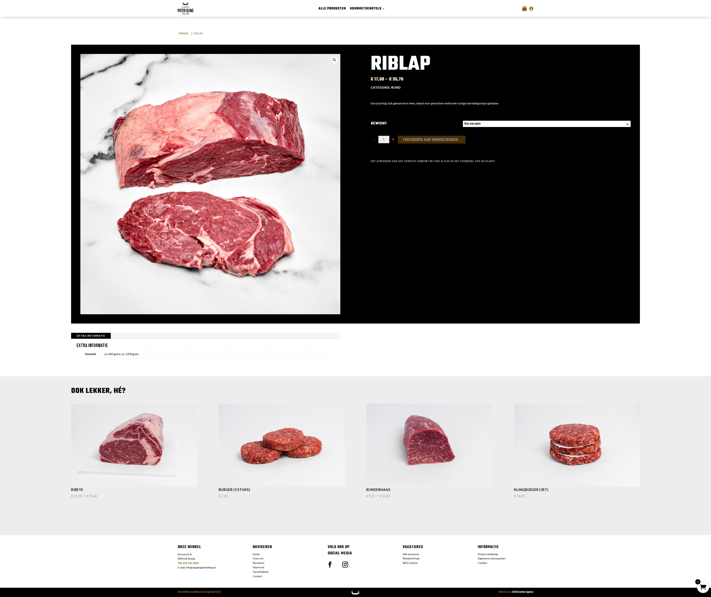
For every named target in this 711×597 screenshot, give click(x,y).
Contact (257, 576)
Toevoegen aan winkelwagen (430, 140)
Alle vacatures (411, 554)
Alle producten (332, 9)
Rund (396, 87)
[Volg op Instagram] (345, 564)
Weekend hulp (411, 558)
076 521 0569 (191, 563)
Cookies (482, 562)
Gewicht (379, 123)
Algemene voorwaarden (491, 558)
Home (256, 554)
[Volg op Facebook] (330, 564)
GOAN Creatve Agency (522, 592)
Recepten (258, 562)
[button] (334, 60)
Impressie (258, 567)
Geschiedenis (261, 571)
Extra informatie (91, 335)
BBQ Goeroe (410, 562)
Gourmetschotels (365, 9)
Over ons (258, 558)
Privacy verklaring (488, 554)
